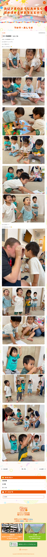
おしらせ (4, 487)
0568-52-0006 (35, 538)
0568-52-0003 (12, 538)
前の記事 (5, 469)
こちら (30, 519)
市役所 (22, 521)
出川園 (4, 484)
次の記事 (41, 469)
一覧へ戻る (23, 469)
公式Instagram (24, 549)
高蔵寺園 (4, 480)
